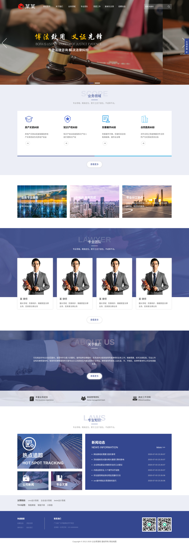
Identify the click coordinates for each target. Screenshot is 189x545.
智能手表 (41, 505)
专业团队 (84, 6)
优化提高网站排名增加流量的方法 (107, 475)
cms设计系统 (33, 500)
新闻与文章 (109, 6)
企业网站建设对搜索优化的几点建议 (108, 465)
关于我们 (59, 6)
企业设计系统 (46, 500)
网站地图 (112, 541)
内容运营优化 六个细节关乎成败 (106, 470)
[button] (4, 42)
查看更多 (94, 164)
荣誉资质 (29, 523)
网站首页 (46, 6)
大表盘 (50, 505)
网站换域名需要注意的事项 (104, 454)
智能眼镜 (31, 505)
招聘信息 (122, 6)
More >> (160, 447)
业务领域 (71, 6)
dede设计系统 (59, 500)
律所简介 (20, 528)
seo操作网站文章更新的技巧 (105, 481)
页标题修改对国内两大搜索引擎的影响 (109, 460)
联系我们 (29, 528)
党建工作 (97, 6)
